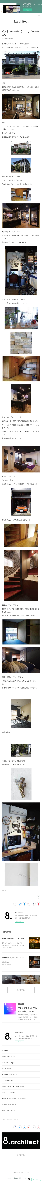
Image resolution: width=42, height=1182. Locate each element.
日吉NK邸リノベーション (10, 1074)
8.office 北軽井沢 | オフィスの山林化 (15, 957)
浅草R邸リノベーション (9, 1104)
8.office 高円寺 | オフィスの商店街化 (15, 938)
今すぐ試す (27, 10)
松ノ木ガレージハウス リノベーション (14, 1098)
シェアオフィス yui (8, 1063)
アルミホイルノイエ (8, 1080)
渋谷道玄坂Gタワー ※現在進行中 (13, 1086)
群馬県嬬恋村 (6, 962)
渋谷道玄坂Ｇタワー (8, 1057)
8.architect (21, 21)
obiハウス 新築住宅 (8, 1092)
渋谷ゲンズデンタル (8, 1110)
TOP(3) (4, 890)
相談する (21, 990)
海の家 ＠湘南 (6, 1068)
